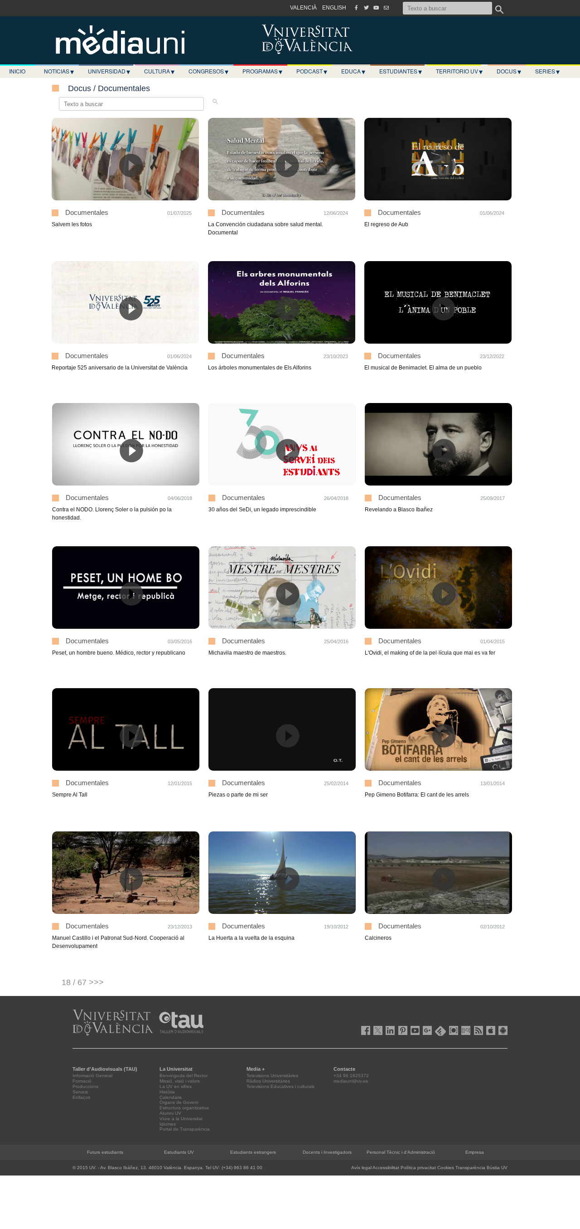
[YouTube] (376, 8)
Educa (353, 71)
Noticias (59, 71)
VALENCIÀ (303, 8)
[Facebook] (356, 8)
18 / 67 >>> (83, 982)
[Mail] (386, 8)
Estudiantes (400, 71)
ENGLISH (334, 8)
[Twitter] (366, 8)
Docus (509, 71)
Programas (262, 71)
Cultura (159, 71)
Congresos (208, 71)
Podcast (311, 71)
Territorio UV (459, 71)
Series (547, 71)
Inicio (17, 71)
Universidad (109, 71)
